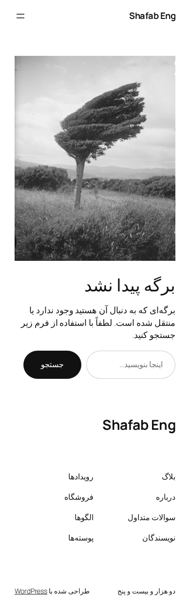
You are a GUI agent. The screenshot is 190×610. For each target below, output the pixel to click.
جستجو (52, 364)
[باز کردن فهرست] (20, 16)
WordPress (31, 590)
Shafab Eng (152, 15)
